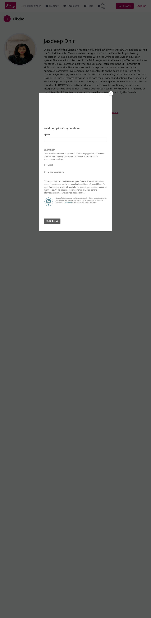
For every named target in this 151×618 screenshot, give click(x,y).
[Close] (111, 93)
